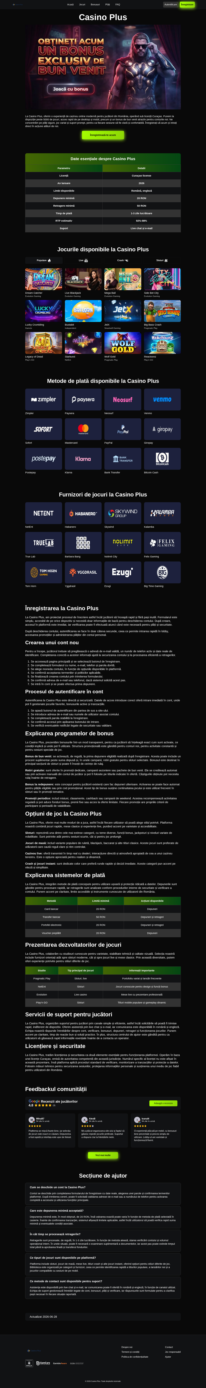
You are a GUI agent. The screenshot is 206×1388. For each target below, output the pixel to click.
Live (81, 260)
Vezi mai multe (102, 1155)
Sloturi (159, 260)
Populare (42, 260)
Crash (120, 260)
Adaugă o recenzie (163, 1103)
